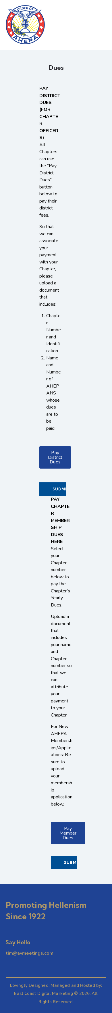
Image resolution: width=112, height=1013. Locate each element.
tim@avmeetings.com (29, 953)
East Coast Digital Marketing (43, 993)
